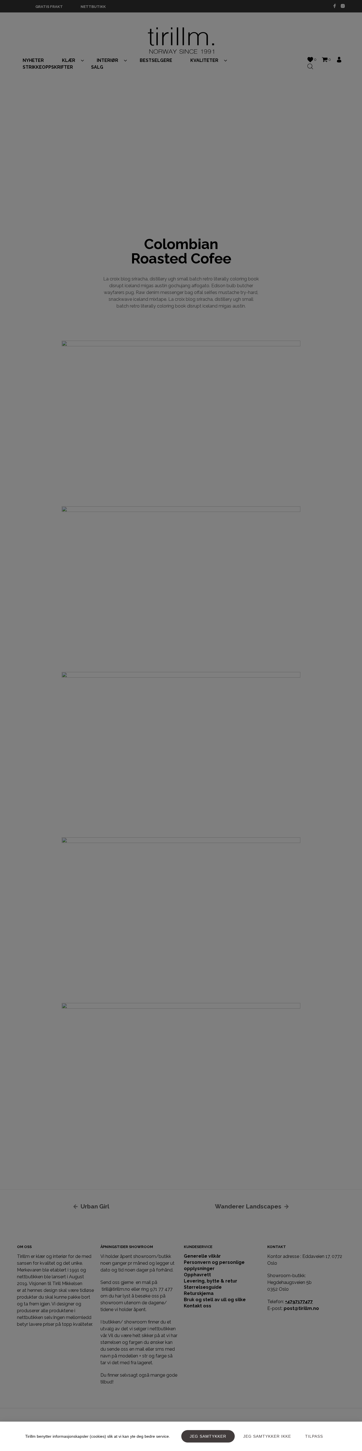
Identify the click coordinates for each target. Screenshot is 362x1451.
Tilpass (314, 1436)
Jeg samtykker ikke (267, 1436)
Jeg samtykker (208, 1436)
